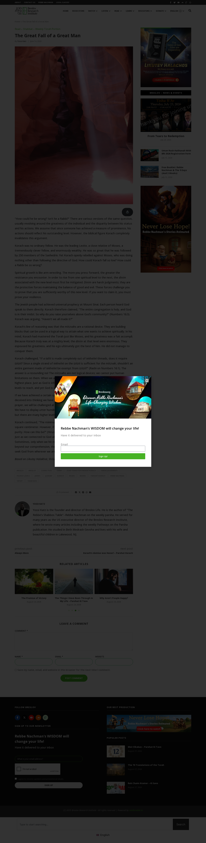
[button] (147, 380)
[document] (103, 421)
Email (64, 444)
